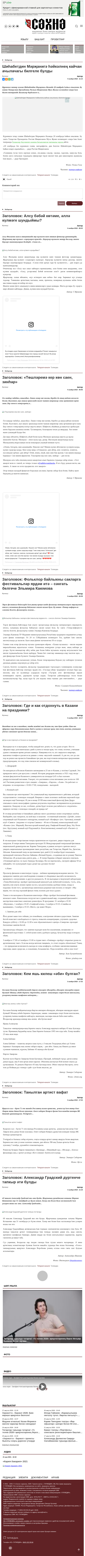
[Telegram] (12, 79)
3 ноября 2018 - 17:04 (75, 1100)
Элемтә (23, 1477)
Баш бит (40, 39)
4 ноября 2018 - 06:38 (75, 596)
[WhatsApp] (9, 79)
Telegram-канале (43, 175)
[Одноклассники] (6, 79)
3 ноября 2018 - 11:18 (75, 1190)
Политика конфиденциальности (14, 1525)
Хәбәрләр (8, 60)
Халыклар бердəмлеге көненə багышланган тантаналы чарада (38, 142)
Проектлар (57, 39)
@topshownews (76, 1260)
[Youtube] (17, 26)
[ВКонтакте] (3, 79)
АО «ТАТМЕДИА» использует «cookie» (16, 1521)
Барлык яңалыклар (10, 1445)
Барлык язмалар (10, 1347)
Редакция (9, 1477)
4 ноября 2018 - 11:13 (75, 79)
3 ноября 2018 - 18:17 (75, 718)
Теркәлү (61, 203)
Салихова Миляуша (22, 562)
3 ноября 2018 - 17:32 (75, 981)
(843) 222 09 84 (28, 1542)
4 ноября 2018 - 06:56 (75, 390)
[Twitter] (13, 26)
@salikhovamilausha (47, 463)
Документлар (39, 1477)
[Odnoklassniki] (5, 26)
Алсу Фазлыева (22, 360)
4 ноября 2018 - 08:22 (75, 228)
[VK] (9, 26)
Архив (55, 1477)
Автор (80, 76)
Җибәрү (74, 203)
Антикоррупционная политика (13, 1519)
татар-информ (75, 169)
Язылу (24, 39)
